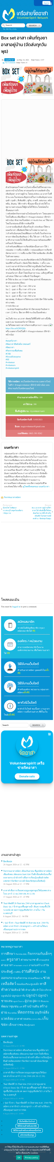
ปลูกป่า (31, 995)
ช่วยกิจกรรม (20, 978)
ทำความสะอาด (13, 989)
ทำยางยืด (30, 990)
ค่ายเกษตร (18, 965)
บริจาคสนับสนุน (27, 1135)
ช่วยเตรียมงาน (35, 978)
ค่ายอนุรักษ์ (44, 960)
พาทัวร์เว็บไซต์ (27, 702)
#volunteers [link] (10, 365)
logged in (16, 606)
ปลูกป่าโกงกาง (18, 1001)
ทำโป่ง (40, 990)
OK (19, 1157)
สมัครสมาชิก (26, 621)
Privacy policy (31, 1157)
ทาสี (43, 983)
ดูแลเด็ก (34, 984)
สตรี (20, 1007)
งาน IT (25, 965)
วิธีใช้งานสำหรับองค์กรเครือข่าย (27, 1130)
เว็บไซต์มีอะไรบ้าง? (27, 1121)
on (18, 60)
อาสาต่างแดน (22, 1018)
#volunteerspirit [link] (12, 368)
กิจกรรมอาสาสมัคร (12, 497)
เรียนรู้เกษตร (29, 1025)
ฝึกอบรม (45, 1001)
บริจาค (47, 989)
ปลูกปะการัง (18, 995)
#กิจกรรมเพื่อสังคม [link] (14, 350)
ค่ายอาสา (7, 965)
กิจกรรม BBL (21, 954)
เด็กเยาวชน (16, 1024)
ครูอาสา (13, 959)
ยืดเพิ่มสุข (7, 861)
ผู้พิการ (36, 1001)
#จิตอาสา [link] (10, 347)
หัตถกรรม (25, 1012)
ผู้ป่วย (28, 1001)
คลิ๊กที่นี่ (26, 692)
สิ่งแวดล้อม (12, 1013)
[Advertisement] (27, 130)
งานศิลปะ (30, 971)
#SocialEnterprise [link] (13, 356)
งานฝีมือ (17, 972)
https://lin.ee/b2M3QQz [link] (16, 328)
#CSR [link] (8, 353)
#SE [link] (7, 359)
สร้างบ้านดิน (31, 1006)
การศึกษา (8, 953)
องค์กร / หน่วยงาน (30, 641)
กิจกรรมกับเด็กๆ (40, 953)
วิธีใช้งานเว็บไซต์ (28, 663)
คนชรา (3, 960)
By (3, 60)
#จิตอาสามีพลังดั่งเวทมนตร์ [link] (18, 344)
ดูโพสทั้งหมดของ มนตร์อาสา (36, 486)
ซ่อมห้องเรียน (23, 984)
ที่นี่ (33, 630)
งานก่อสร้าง (36, 965)
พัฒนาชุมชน (10, 1006)
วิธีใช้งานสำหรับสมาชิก (27, 1126)
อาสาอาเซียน (36, 1019)
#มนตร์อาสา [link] (11, 340)
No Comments (10, 62)
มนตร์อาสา (9, 60)
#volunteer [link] (10, 362)
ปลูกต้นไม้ (6, 995)
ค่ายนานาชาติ (30, 959)
